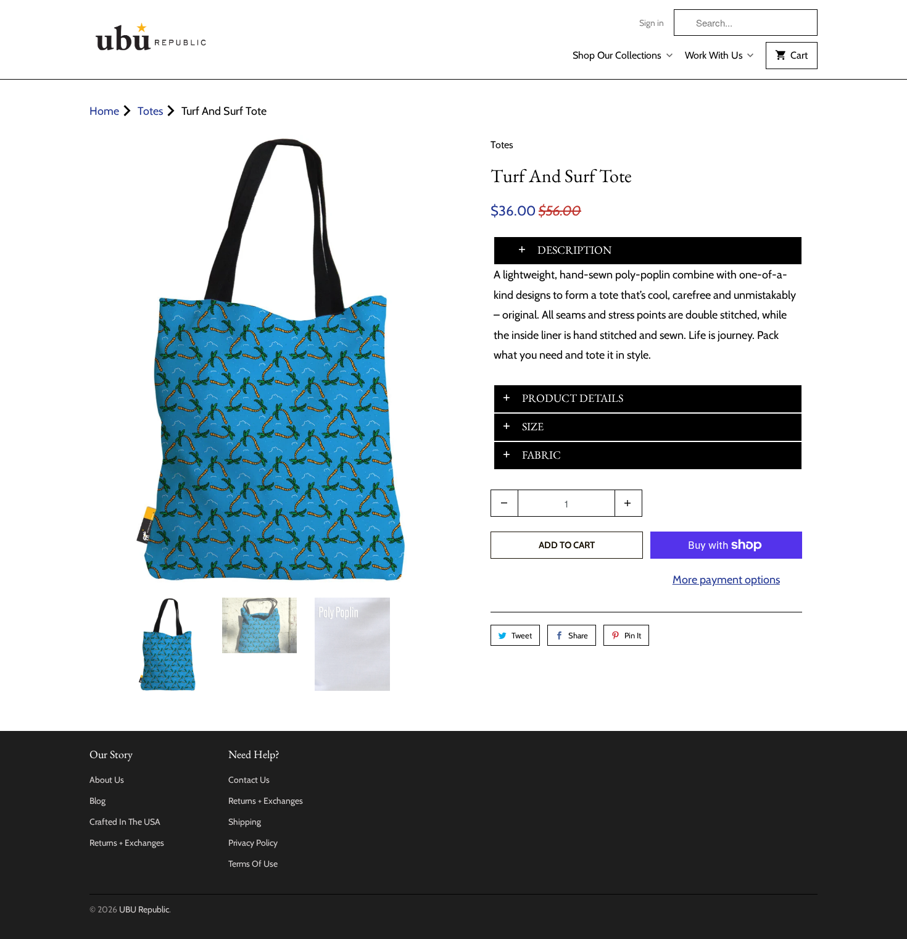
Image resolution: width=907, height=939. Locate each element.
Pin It (632, 635)
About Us (106, 779)
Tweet (521, 635)
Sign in (651, 22)
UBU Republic (144, 909)
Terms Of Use (253, 863)
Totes (502, 145)
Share (578, 635)
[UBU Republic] (151, 34)
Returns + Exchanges (126, 842)
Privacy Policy (253, 842)
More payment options (726, 579)
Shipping (244, 821)
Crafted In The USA (124, 821)
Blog (97, 800)
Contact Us (249, 779)
